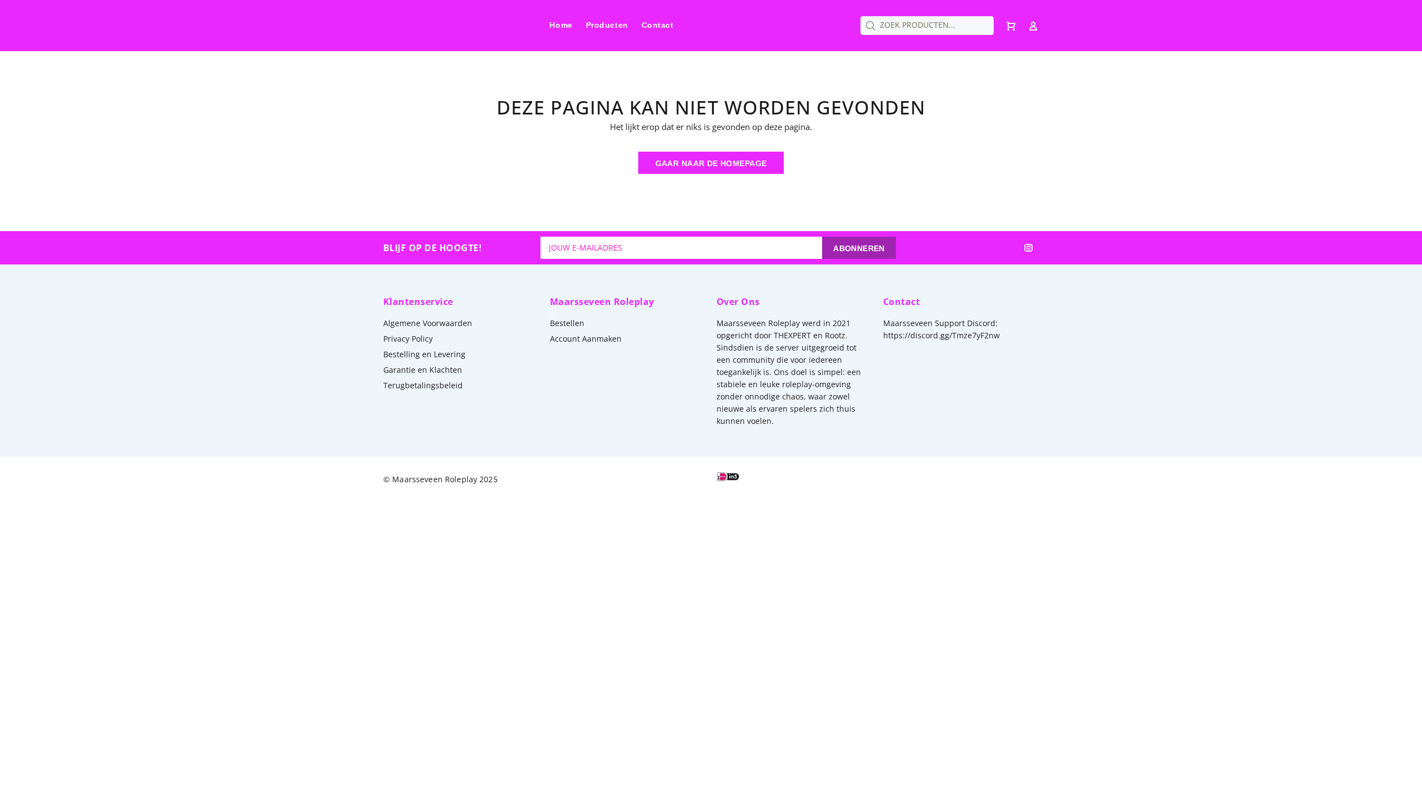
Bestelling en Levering (424, 354)
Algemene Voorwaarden (427, 323)
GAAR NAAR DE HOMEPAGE (711, 163)
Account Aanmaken (586, 338)
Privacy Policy (408, 338)
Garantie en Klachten (422, 369)
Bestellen (567, 323)
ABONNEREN (859, 248)
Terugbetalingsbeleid (423, 385)
